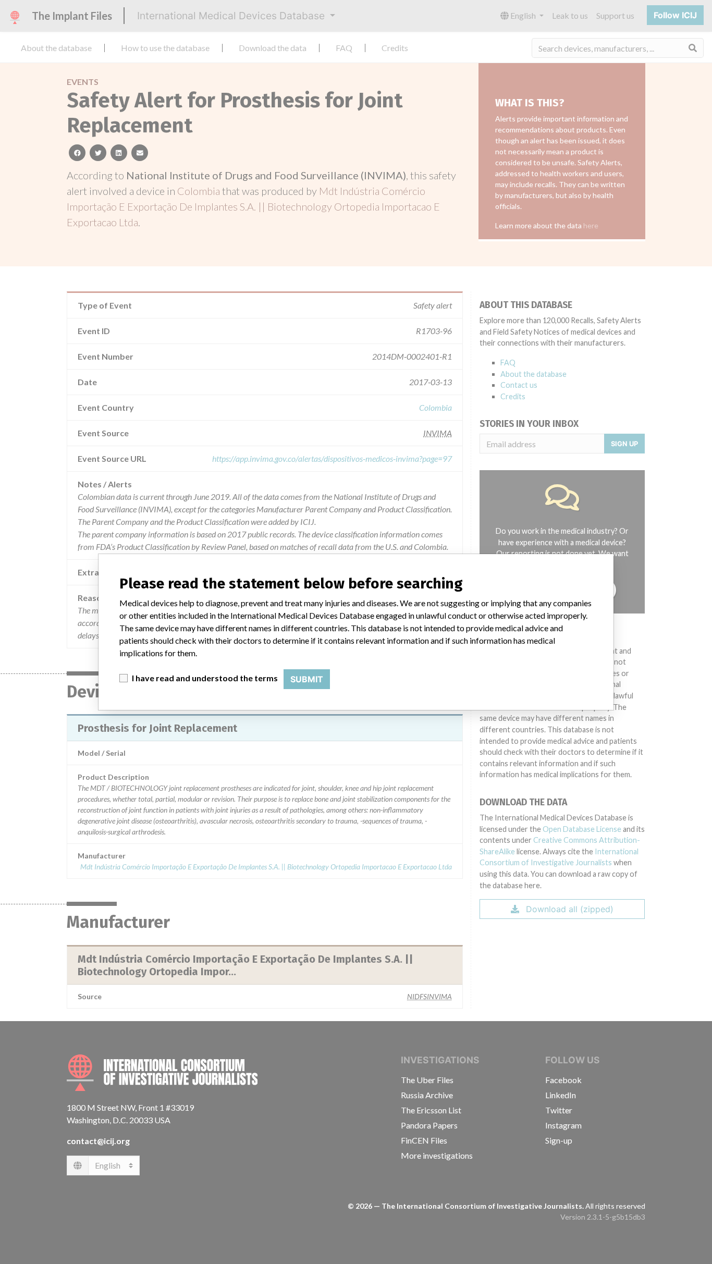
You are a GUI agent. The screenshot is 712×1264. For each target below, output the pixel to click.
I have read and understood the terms (205, 678)
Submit (306, 679)
